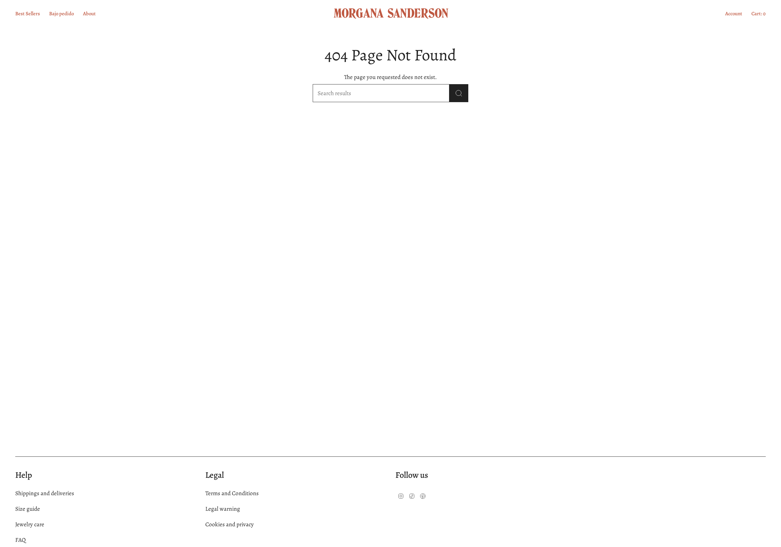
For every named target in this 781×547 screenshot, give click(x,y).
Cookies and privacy (229, 524)
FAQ (20, 540)
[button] (89, 14)
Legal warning (222, 509)
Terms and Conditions (232, 493)
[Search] (458, 93)
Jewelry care (29, 524)
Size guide (27, 509)
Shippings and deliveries (44, 493)
